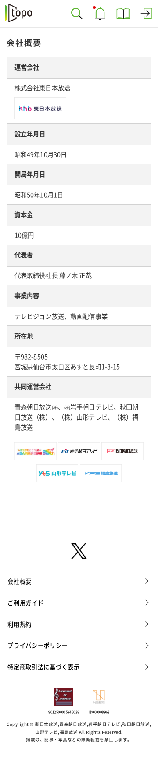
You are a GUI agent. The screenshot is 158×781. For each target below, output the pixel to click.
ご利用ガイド (25, 603)
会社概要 (19, 581)
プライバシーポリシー (37, 645)
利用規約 (19, 624)
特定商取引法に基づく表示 (43, 667)
